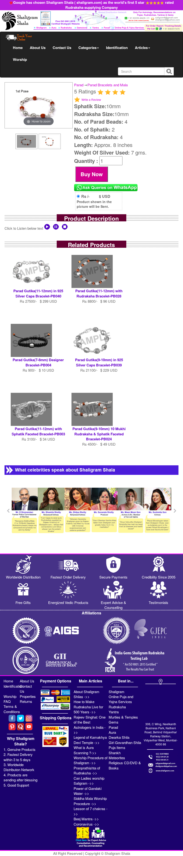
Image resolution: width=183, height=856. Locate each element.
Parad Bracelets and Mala (107, 84)
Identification (117, 47)
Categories (87, 47)
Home (18, 47)
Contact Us (62, 47)
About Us (38, 47)
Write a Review (91, 99)
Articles (141, 47)
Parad (78, 84)
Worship (20, 59)
